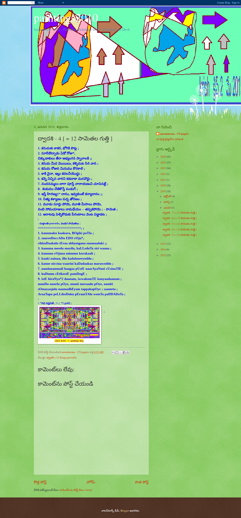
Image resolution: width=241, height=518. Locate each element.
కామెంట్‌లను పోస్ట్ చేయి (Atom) (76, 490)
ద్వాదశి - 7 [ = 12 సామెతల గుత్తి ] (180, 212)
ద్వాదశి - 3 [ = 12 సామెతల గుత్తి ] (180, 235)
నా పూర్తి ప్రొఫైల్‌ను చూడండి (169, 139)
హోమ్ (91, 482)
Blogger (124, 510)
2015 (163, 255)
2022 (163, 174)
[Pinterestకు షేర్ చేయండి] (128, 352)
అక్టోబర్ (168, 196)
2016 (163, 249)
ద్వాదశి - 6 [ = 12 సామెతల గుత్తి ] (180, 218)
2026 (163, 156)
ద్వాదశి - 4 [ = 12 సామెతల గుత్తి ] (180, 229)
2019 (163, 191)
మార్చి (167, 202)
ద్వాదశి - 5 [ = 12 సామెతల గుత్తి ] (180, 223)
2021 (163, 180)
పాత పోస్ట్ (142, 482)
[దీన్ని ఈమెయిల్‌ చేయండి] (113, 352)
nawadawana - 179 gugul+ (174, 134)
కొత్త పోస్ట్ (40, 482)
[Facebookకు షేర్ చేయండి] (124, 352)
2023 (163, 168)
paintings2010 (66, 17)
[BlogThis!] (117, 352)
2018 (163, 243)
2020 (163, 185)
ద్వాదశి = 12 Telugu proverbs (61, 357)
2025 (163, 162)
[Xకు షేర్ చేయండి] (120, 352)
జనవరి (167, 207)
